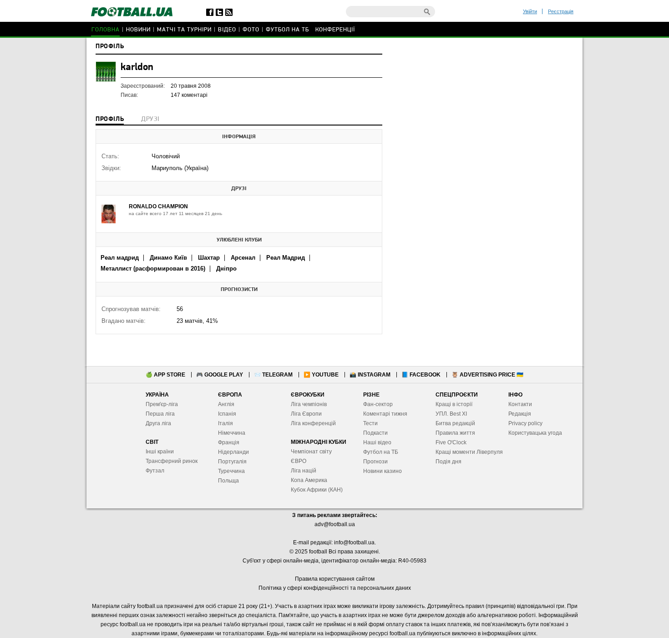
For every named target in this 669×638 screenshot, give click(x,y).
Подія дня (448, 461)
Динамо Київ (168, 257)
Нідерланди (233, 452)
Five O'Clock (451, 442)
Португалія (232, 461)
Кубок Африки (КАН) (317, 490)
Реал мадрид (120, 257)
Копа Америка (309, 480)
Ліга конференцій (313, 423)
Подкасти (375, 433)
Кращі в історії (454, 404)
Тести (370, 423)
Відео (227, 30)
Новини (138, 30)
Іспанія (227, 414)
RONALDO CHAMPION (158, 206)
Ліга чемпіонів (309, 404)
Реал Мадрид (285, 257)
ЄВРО (298, 461)
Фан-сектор (378, 404)
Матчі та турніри (184, 30)
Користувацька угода (535, 433)
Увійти (530, 11)
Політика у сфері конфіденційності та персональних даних (334, 588)
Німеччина (231, 433)
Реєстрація (560, 11)
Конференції (335, 30)
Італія (225, 423)
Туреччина (231, 471)
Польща (228, 480)
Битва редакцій (455, 423)
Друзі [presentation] (150, 119)
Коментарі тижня (385, 414)
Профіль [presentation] (110, 119)
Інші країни (160, 451)
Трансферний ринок (172, 461)
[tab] (110, 120)
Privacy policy (525, 423)
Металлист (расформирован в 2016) (153, 268)
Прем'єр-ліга (162, 404)
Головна (105, 30)
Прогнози (375, 461)
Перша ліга (160, 414)
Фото (251, 30)
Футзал (155, 470)
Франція (228, 442)
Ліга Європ (305, 414)
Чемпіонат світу (311, 451)
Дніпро (226, 268)
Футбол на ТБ (287, 30)
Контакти (520, 404)
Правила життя (455, 433)
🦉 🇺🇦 (487, 374)
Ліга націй (303, 470)
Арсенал (243, 257)
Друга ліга (158, 423)
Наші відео (377, 442)
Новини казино (382, 471)
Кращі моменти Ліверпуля (469, 452)
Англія (226, 404)
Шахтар (209, 257)
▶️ (321, 374)
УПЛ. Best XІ (451, 414)
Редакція (519, 414)
